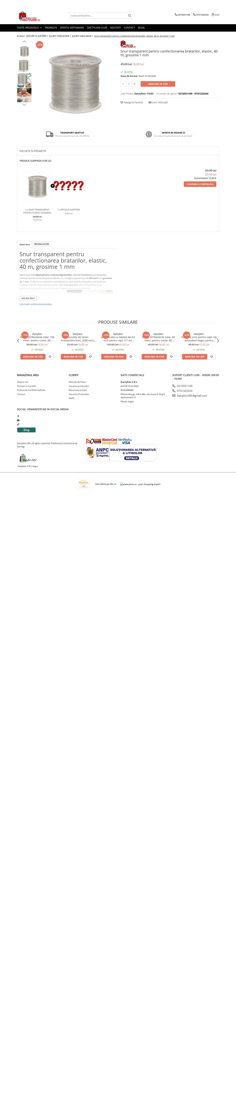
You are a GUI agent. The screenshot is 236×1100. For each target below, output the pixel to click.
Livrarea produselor (79, 386)
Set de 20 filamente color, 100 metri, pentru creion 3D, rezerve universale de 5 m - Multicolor (37, 338)
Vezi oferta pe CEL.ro (105, 484)
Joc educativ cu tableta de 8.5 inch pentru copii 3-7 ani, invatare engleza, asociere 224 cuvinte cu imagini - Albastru (118, 338)
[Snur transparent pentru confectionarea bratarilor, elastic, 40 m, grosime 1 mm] (74, 81)
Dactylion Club (97, 27)
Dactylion (37, 333)
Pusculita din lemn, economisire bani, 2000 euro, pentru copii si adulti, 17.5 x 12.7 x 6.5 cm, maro (78, 338)
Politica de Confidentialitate (31, 390)
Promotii (51, 27)
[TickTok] (18, 424)
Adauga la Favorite (133, 102)
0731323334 (184, 390)
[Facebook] (18, 416)
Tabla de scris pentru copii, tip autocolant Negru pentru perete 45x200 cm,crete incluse (199, 338)
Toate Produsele (28, 27)
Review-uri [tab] (41, 243)
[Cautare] (129, 15)
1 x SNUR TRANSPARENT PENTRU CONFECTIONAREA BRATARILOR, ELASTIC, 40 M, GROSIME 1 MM (37, 211)
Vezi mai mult (28, 298)
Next (24, 104)
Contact (129, 27)
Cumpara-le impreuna (200, 184)
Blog (141, 27)
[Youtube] (18, 420)
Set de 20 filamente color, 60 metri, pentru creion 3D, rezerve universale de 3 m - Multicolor (158, 338)
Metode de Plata (77, 381)
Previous (24, 42)
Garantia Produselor (79, 394)
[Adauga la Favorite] (50, 356)
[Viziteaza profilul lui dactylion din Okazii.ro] (83, 484)
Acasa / (21, 35)
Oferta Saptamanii (72, 27)
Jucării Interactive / (60, 35)
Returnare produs (78, 390)
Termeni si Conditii (26, 386)
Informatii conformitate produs (36, 304)
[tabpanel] (74, 81)
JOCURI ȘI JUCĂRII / (37, 35)
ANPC (72, 398)
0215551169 (184, 386)
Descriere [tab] (25, 244)
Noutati (115, 27)
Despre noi (22, 381)
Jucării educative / (83, 35)
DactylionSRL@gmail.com (191, 395)
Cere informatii (159, 102)
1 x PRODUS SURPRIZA (68, 209)
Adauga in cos (158, 84)
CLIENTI (73, 375)
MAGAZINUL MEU (28, 375)
